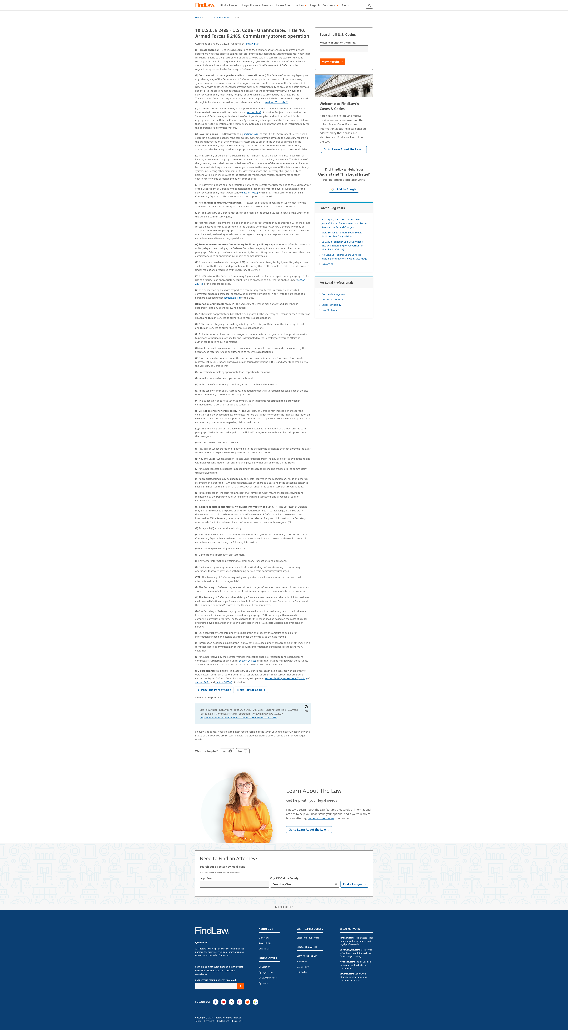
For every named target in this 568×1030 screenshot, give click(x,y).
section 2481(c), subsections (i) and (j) (286, 678)
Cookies (236, 1020)
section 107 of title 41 (276, 102)
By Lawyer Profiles (268, 977)
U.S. (206, 17)
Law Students (329, 310)
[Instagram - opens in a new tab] (239, 1002)
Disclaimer (222, 1020)
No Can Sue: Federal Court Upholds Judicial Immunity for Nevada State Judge (344, 256)
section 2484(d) (232, 297)
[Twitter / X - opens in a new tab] (231, 1002)
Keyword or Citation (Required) (338, 42)
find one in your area (321, 818)
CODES (198, 17)
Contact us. (224, 955)
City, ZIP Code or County (284, 878)
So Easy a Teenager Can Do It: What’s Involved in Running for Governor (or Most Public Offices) (342, 245)
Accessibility (265, 943)
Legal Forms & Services (308, 937)
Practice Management (334, 294)
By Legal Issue (266, 972)
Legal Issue (206, 878)
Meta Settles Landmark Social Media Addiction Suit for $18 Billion (342, 234)
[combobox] (234, 884)
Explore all (327, 264)
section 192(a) (250, 192)
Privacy (209, 1020)
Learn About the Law (307, 955)
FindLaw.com (346, 937)
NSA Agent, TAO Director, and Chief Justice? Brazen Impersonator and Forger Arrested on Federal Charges (345, 223)
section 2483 (254, 112)
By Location (264, 966)
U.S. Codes (302, 972)
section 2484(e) (247, 660)
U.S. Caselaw (303, 966)
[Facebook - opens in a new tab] (215, 1002)
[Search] (369, 5)
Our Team (264, 937)
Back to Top (285, 907)
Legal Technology (331, 304)
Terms (198, 1020)
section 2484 (202, 682)
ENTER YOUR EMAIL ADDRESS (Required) (216, 980)
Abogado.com (347, 961)
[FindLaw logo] (206, 5)
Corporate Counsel (332, 299)
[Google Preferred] (255, 1002)
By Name (263, 983)
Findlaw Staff (252, 43)
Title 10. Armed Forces (221, 17)
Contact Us (264, 948)
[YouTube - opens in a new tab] (223, 1002)
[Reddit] (247, 1002)
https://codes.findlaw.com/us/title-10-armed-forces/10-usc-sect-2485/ (238, 717)
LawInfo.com (346, 973)
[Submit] (240, 986)
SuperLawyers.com (349, 949)
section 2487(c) (223, 682)
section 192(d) (251, 134)
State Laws (302, 961)
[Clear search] (336, 884)
